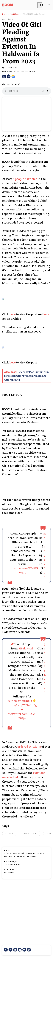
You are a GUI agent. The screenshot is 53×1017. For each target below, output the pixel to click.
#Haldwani (25, 648)
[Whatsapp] (15, 950)
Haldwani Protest (30, 833)
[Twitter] (10, 950)
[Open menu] (49, 5)
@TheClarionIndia (20, 701)
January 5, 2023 (44, 555)
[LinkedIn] (20, 950)
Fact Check (14, 14)
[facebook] (6, 950)
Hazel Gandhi (11, 68)
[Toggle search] (39, 5)
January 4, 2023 (44, 668)
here (12, 314)
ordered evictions (29, 746)
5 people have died (25, 179)
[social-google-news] (13, 76)
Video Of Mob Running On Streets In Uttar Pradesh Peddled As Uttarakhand (26, 375)
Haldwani (9, 833)
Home (4, 14)
